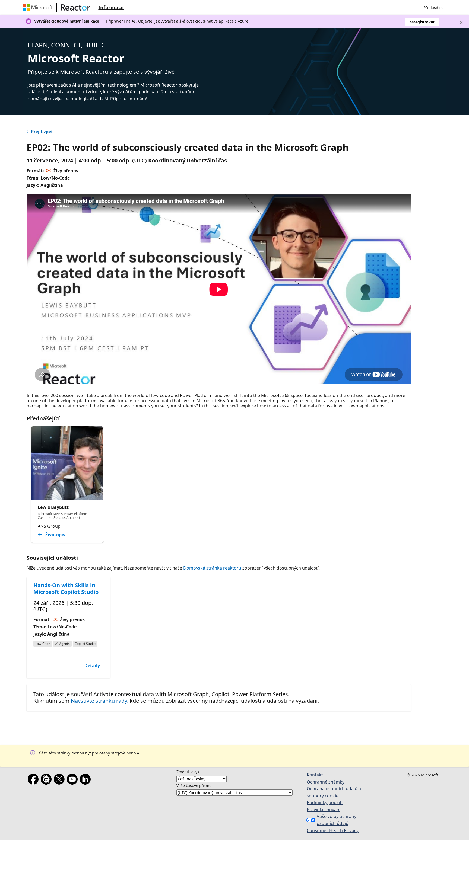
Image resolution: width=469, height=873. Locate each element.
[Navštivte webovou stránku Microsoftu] (39, 7)
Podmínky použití (325, 802)
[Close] (461, 22)
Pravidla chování (323, 810)
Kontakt (315, 775)
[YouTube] (73, 780)
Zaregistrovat (422, 21)
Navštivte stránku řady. (99, 700)
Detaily (92, 666)
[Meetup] (47, 780)
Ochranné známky (325, 782)
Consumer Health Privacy (333, 830)
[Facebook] (34, 780)
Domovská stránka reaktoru (212, 568)
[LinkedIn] (86, 780)
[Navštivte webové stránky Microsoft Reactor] (75, 7)
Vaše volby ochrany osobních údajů (336, 819)
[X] (60, 780)
